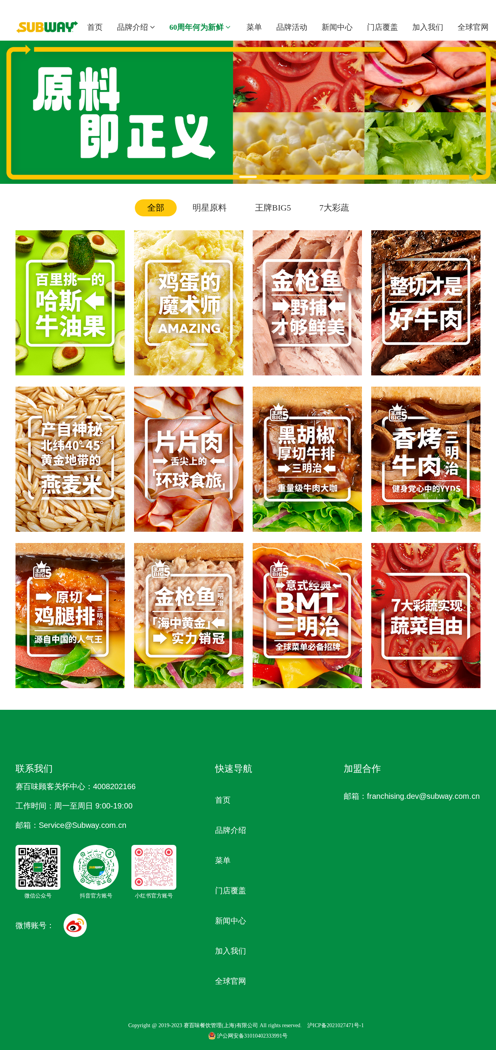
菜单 (254, 27)
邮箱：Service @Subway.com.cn (71, 825)
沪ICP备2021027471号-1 (335, 1025)
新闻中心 (337, 27)
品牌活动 (291, 27)
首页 (95, 27)
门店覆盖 (382, 27)
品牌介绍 (133, 27)
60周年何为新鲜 (197, 27)
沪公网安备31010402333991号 (252, 1036)
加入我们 (427, 27)
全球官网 (473, 27)
